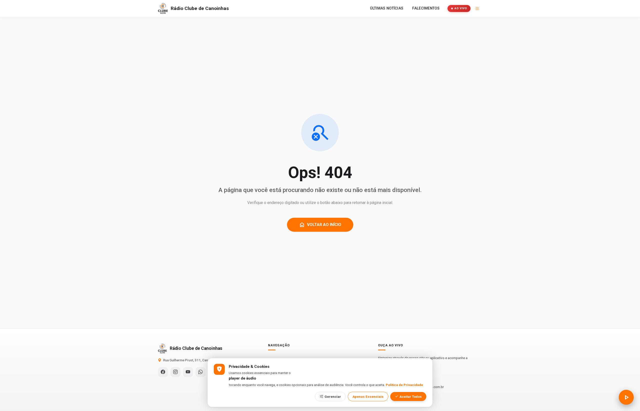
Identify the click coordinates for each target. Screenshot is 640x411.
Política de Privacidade (404, 385)
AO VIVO (460, 8)
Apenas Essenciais (368, 397)
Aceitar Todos (411, 397)
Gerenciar (332, 397)
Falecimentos (426, 8)
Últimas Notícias (387, 8)
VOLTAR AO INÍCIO (320, 224)
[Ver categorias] (477, 8)
